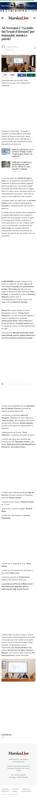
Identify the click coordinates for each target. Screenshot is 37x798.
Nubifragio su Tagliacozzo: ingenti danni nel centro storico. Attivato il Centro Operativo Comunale (22, 165)
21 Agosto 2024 (9, 50)
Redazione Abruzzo (13, 47)
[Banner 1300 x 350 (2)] (18, 7)
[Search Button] (35, 18)
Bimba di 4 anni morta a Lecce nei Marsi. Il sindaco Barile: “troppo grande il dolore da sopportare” (23, 152)
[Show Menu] (2, 18)
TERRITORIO (5, 789)
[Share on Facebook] (21, 75)
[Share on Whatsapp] (31, 75)
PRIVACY (15, 791)
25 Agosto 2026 (17, 158)
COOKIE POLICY (26, 791)
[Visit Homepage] (18, 18)
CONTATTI (15, 789)
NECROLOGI (5, 791)
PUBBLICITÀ (26, 789)
